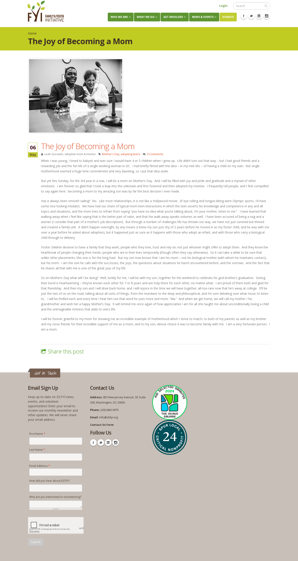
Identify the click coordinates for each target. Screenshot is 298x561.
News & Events (203, 17)
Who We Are (119, 17)
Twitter (251, 16)
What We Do (145, 17)
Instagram (266, 16)
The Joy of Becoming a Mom (88, 146)
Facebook (243, 16)
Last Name (37, 450)
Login (223, 5)
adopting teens (130, 154)
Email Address (39, 466)
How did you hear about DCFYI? (49, 481)
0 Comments (155, 154)
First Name (37, 434)
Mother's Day (110, 154)
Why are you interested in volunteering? (55, 497)
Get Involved (173, 17)
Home (32, 33)
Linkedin (259, 16)
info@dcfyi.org (108, 417)
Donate (228, 17)
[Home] (45, 11)
